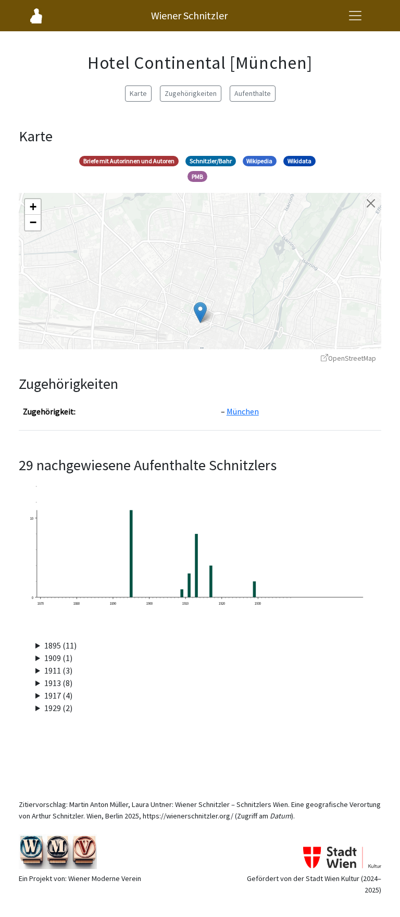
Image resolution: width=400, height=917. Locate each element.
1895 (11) (60, 645)
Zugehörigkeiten (191, 93)
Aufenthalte (252, 93)
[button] (200, 312)
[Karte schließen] (371, 203)
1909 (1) (58, 658)
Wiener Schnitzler (189, 15)
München (243, 411)
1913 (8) (58, 683)
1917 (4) (58, 695)
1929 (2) (58, 708)
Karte (138, 93)
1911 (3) (58, 670)
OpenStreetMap (352, 358)
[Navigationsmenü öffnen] (355, 15)
